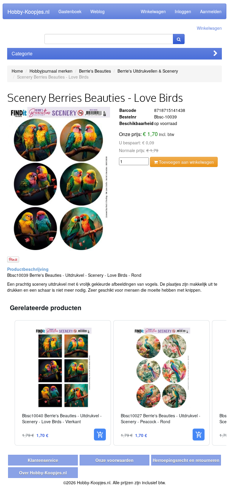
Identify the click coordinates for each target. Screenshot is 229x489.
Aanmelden (211, 11)
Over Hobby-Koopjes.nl (43, 473)
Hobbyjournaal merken (51, 71)
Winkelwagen (153, 11)
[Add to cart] (100, 434)
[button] (9, 383)
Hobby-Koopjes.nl (28, 11)
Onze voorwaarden (114, 460)
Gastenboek (69, 11)
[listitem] (63, 383)
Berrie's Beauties (95, 71)
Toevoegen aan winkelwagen (186, 162)
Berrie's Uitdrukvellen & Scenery (147, 71)
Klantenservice (43, 460)
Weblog (97, 11)
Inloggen (183, 11)
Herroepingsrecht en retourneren (186, 460)
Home (17, 71)
